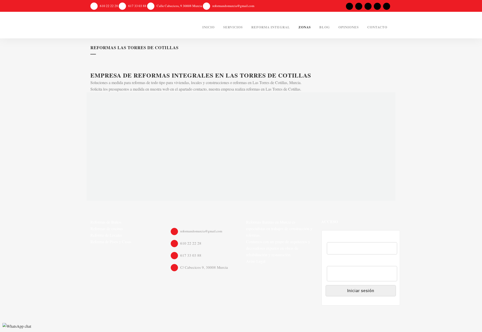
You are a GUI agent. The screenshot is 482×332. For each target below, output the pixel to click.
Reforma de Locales (106, 235)
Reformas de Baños (105, 222)
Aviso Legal (255, 261)
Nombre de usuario (344, 239)
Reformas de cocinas (106, 228)
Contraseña (337, 262)
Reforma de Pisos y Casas (110, 241)
